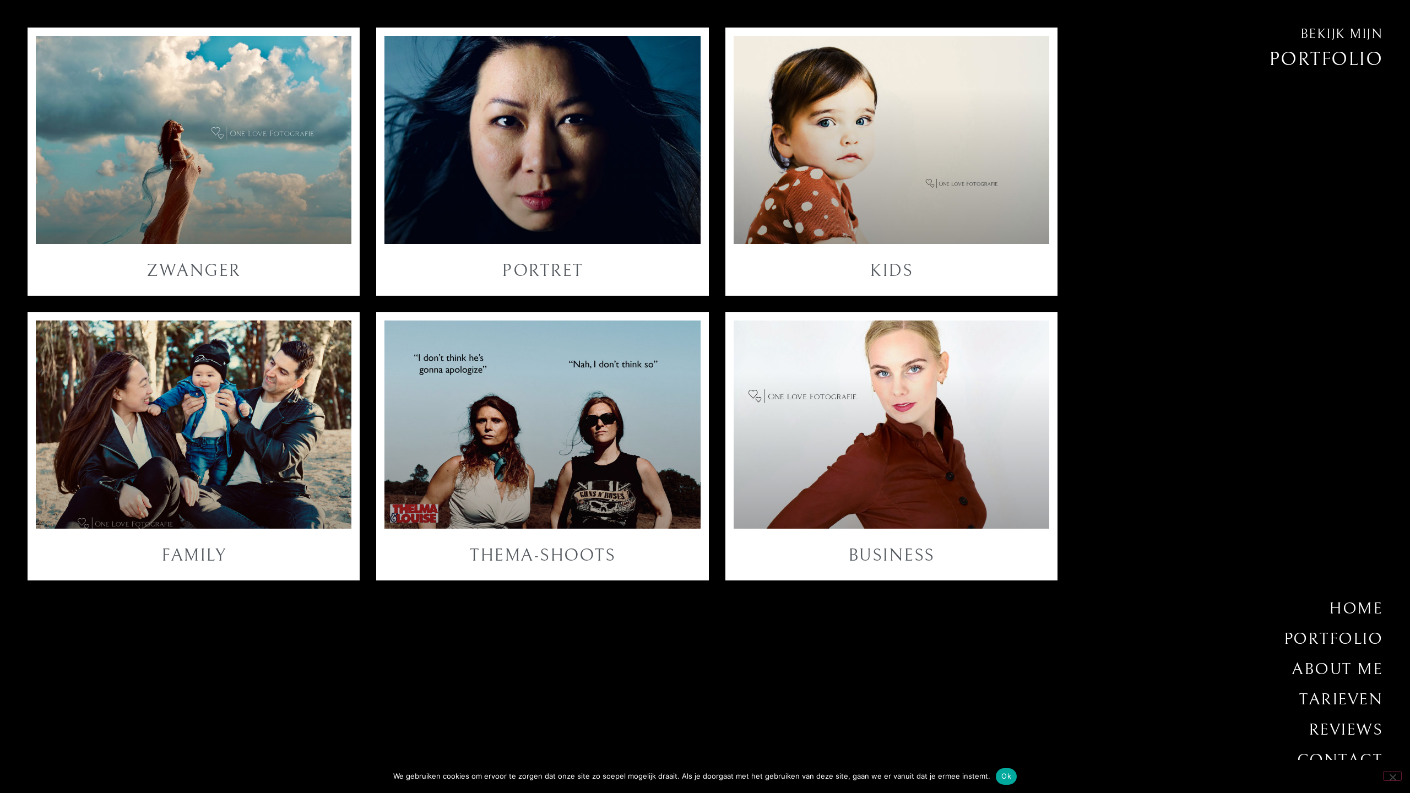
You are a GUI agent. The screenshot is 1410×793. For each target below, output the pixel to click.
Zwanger (194, 270)
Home (1355, 608)
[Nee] (1392, 776)
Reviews (1345, 729)
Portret (542, 270)
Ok (1006, 776)
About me (1337, 669)
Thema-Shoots (542, 555)
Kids (891, 270)
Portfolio (1333, 638)
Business (891, 555)
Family (193, 555)
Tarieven (1340, 699)
